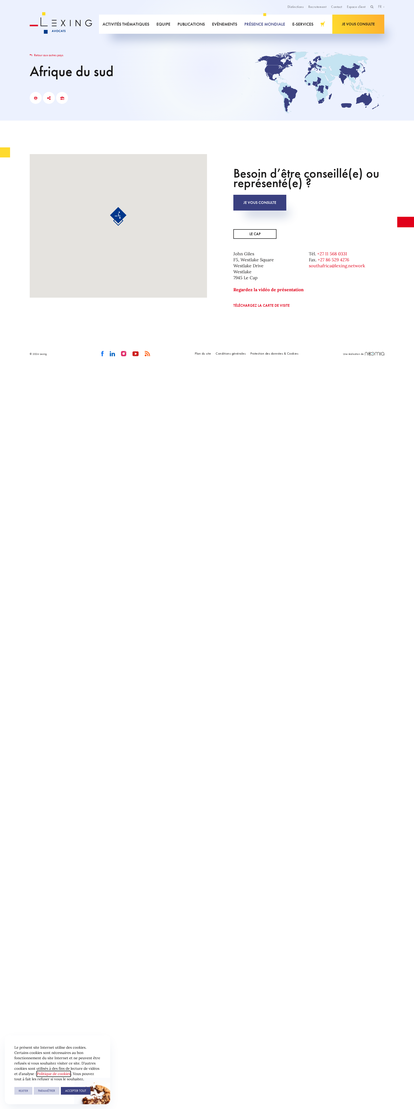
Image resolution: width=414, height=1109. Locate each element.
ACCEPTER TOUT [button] (75, 1091)
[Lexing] (64, 24)
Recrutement (317, 7)
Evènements (224, 24)
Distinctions (296, 7)
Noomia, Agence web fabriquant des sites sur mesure (374, 354)
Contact (336, 7)
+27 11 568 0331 (332, 253)
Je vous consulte (358, 24)
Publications (191, 24)
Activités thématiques (126, 24)
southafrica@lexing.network (337, 265)
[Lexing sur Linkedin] (112, 354)
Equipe (163, 24)
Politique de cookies (53, 1073)
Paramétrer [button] (46, 1091)
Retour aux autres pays (48, 55)
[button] (118, 216)
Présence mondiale (264, 24)
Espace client (356, 7)
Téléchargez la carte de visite (261, 305)
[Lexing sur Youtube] (135, 354)
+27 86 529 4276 (333, 259)
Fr (380, 6)
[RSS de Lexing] (147, 354)
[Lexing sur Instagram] (123, 354)
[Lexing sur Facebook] (102, 354)
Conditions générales (231, 353)
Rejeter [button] (23, 1091)
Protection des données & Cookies (274, 353)
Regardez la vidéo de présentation (268, 289)
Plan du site (203, 353)
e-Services (302, 24)
